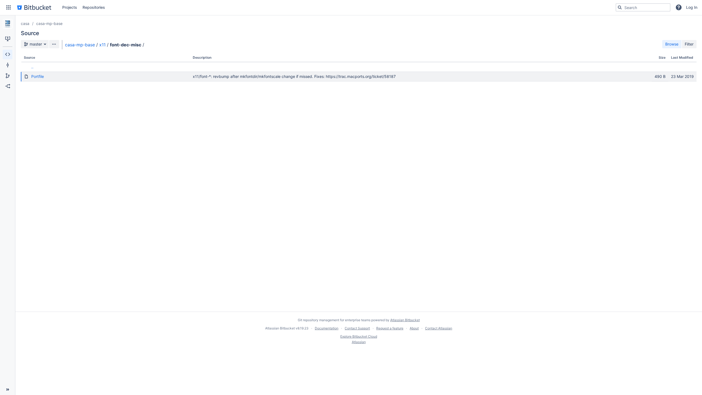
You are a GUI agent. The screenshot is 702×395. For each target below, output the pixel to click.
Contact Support (357, 328)
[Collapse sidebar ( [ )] (7, 389)
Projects (69, 7)
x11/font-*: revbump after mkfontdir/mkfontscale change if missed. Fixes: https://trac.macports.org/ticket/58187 (294, 76)
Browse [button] (671, 44)
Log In (691, 7)
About (414, 328)
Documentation (326, 328)
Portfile (37, 76)
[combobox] (643, 7)
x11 (102, 44)
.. (32, 66)
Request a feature (389, 328)
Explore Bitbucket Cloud (358, 336)
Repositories (94, 7)
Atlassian (359, 342)
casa (25, 23)
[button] (8, 7)
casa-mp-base (49, 23)
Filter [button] (689, 44)
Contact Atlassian (438, 328)
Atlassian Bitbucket (405, 320)
